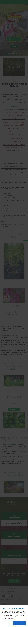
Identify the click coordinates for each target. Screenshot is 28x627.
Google (8, 618)
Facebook (13, 618)
